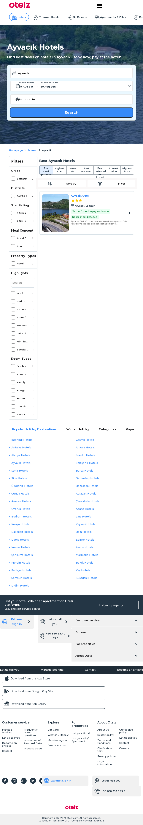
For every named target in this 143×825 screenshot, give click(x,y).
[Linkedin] (33, 781)
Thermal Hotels (49, 16)
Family (21, 382)
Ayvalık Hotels (21, 463)
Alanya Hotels (20, 455)
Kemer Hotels (20, 547)
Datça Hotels (20, 539)
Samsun (22, 178)
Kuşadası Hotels (86, 578)
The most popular (46, 170)
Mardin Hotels (85, 455)
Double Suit (23, 366)
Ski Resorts (79, 16)
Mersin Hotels (21, 562)
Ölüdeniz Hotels (22, 486)
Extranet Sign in (17, 622)
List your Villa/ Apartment (80, 740)
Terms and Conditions (104, 741)
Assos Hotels (84, 547)
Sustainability (105, 735)
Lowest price (113, 170)
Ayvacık (22, 195)
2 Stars (21, 220)
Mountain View (23, 325)
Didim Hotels (20, 585)
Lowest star (73, 170)
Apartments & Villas (113, 16)
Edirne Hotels (85, 539)
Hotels (22, 16)
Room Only (23, 246)
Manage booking (52, 669)
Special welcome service (23, 349)
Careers (124, 748)
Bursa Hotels (84, 470)
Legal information (104, 763)
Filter (121, 183)
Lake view (23, 333)
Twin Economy (23, 414)
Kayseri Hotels (85, 524)
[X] (24, 781)
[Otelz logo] (19, 7)
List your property (111, 605)
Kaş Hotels (83, 570)
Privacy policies (107, 756)
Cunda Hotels (20, 493)
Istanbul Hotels (21, 440)
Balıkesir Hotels (22, 532)
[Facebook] (5, 781)
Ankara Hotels (85, 447)
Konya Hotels (20, 524)
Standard (23, 374)
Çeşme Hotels (85, 440)
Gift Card (53, 729)
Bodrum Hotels (21, 516)
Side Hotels (19, 478)
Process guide (33, 748)
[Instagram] (14, 781)
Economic (23, 398)
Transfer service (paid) (23, 317)
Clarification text (104, 749)
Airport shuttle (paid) (23, 309)
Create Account (58, 745)
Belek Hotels (84, 562)
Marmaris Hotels (87, 555)
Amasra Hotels (21, 501)
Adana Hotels (85, 509)
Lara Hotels (83, 516)
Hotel (20, 263)
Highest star (59, 170)
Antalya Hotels (21, 447)
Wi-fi (20, 293)
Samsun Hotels (21, 578)
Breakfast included (23, 238)
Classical (23, 406)
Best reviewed (86, 170)
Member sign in (57, 740)
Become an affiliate (130, 669)
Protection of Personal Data (33, 742)
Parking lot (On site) (23, 301)
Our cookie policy (126, 731)
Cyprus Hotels (21, 509)
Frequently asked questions (30, 732)
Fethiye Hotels (21, 570)
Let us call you (55, 622)
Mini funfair (23, 341)
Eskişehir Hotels (87, 463)
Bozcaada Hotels (87, 486)
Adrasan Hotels (86, 493)
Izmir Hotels (19, 470)
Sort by (71, 183)
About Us (103, 729)
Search (71, 112)
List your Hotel (81, 733)
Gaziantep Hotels (87, 478)
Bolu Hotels (84, 532)
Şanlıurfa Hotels (22, 555)
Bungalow (23, 390)
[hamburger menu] (100, 6)
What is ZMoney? (58, 735)
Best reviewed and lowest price (100, 170)
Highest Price (127, 170)
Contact (90, 669)
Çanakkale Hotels (87, 501)
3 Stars (21, 212)
